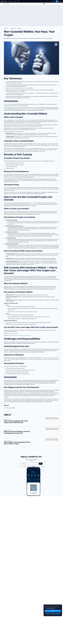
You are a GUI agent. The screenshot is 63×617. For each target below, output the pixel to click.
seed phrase (40, 246)
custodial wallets (14, 107)
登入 (54, 1)
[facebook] (5, 408)
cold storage (19, 180)
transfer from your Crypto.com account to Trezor (20, 335)
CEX (40, 236)
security (9, 177)
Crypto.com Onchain (29, 108)
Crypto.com (33, 202)
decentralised (28, 120)
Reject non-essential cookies (53, 613)
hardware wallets (43, 276)
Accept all (53, 610)
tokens (41, 262)
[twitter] (8, 408)
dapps (19, 129)
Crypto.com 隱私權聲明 (32, 466)
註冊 (57, 1)
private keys (34, 107)
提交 (40, 463)
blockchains (35, 128)
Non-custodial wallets (8, 104)
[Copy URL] (13, 408)
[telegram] (10, 408)
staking (28, 262)
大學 (3, 3)
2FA (15, 234)
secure (36, 104)
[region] (53, 610)
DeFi (39, 227)
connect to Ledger (14, 333)
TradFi (57, 121)
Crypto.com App (27, 148)
